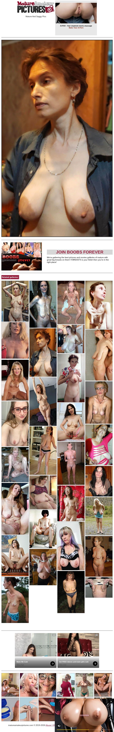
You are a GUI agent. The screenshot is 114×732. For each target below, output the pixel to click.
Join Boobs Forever (79, 252)
